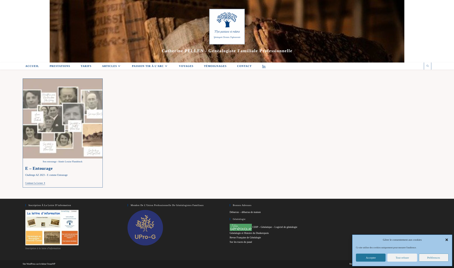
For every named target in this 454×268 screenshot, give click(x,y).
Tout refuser (402, 257)
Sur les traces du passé (241, 242)
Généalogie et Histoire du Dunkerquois (249, 233)
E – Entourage (39, 168)
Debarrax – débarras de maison (245, 212)
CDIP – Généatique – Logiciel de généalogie (274, 227)
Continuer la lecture (35, 183)
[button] (447, 240)
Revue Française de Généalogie (245, 237)
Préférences (433, 257)
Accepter (371, 257)
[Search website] (427, 66)
